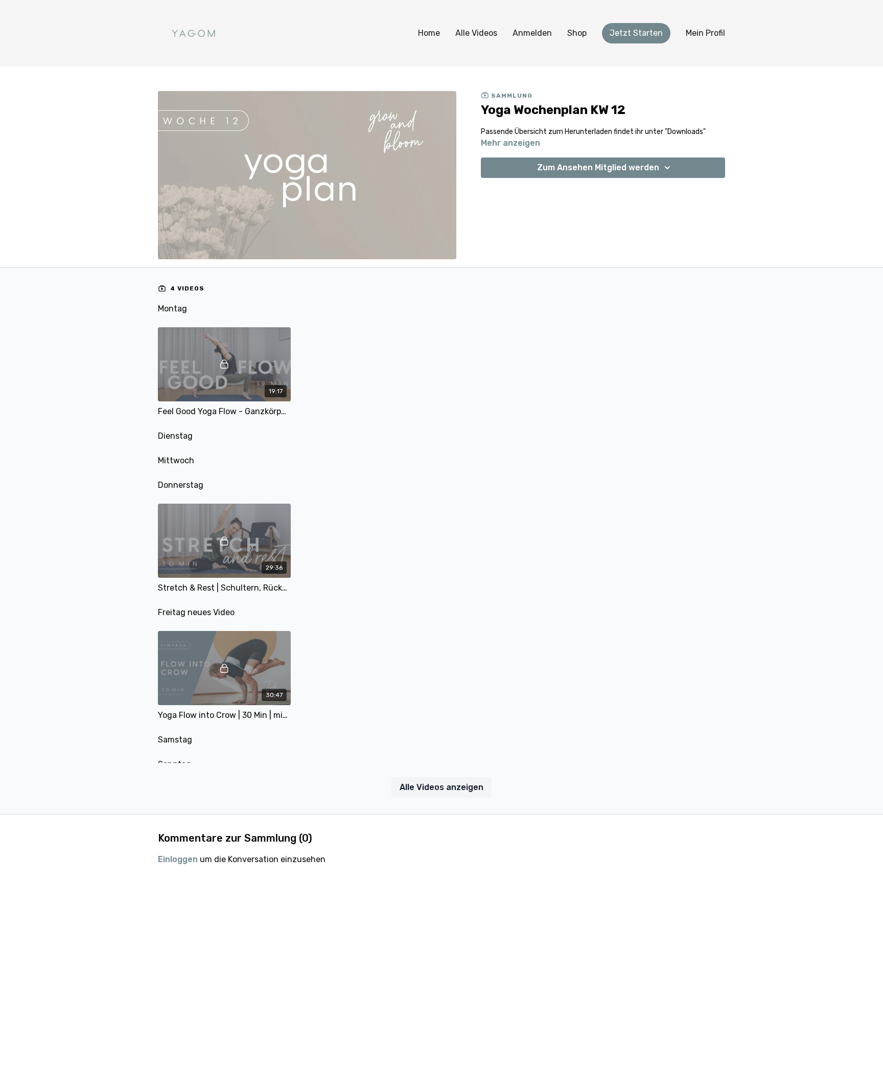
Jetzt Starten (636, 33)
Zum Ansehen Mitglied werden (598, 167)
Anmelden (532, 33)
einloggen (178, 859)
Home (429, 33)
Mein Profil (705, 33)
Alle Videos (476, 33)
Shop (577, 33)
